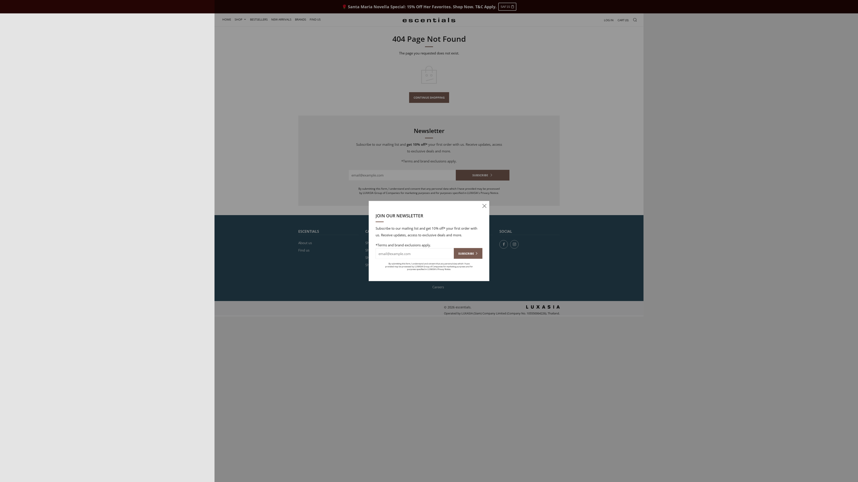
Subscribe (466, 253)
